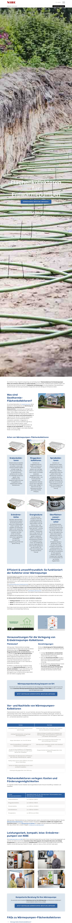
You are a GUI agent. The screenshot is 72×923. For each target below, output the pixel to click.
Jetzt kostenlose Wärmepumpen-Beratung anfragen (36, 694)
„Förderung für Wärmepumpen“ (36, 825)
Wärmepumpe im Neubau (28, 823)
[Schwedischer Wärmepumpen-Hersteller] (11, 2)
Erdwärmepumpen (25, 404)
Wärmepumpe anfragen (59, 6)
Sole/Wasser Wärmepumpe (34, 590)
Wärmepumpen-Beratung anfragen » (36, 201)
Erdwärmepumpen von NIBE (16, 839)
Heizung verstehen (12, 6)
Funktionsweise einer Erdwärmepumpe (18, 584)
